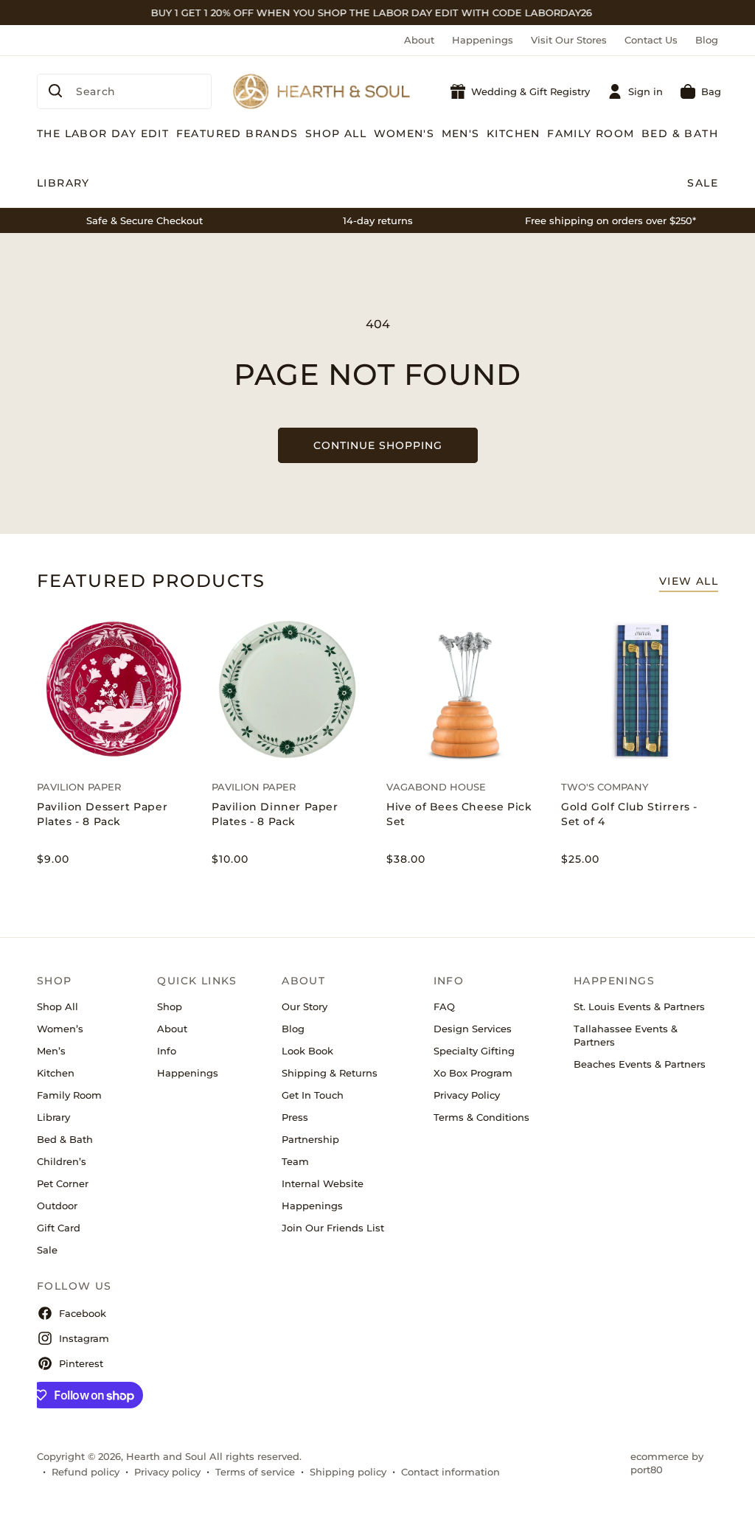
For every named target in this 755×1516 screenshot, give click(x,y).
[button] (701, 91)
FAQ (444, 1006)
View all (688, 581)
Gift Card (58, 1228)
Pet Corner (62, 1183)
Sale (47, 1250)
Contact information (450, 1472)
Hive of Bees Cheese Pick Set (459, 814)
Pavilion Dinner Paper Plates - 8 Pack (275, 814)
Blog (706, 40)
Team (295, 1161)
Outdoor (57, 1205)
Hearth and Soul (166, 1456)
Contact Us (651, 40)
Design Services (473, 1029)
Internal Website (322, 1183)
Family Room (69, 1095)
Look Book (307, 1051)
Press (295, 1117)
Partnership (310, 1139)
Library (53, 1117)
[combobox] (124, 91)
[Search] (55, 90)
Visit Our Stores (569, 40)
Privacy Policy (467, 1095)
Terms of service (255, 1472)
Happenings (482, 40)
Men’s (51, 1051)
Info (166, 1051)
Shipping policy (348, 1472)
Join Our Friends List (333, 1228)
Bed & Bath (65, 1139)
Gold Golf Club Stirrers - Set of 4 (629, 814)
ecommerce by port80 (666, 1462)
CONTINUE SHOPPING (377, 445)
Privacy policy (167, 1472)
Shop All (57, 1006)
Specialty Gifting (474, 1051)
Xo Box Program (473, 1073)
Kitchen (55, 1073)
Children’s (61, 1161)
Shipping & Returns (330, 1073)
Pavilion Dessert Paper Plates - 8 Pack (102, 814)
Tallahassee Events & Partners (626, 1035)
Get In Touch (313, 1095)
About (419, 40)
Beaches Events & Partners (640, 1064)
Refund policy (85, 1472)
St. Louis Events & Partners (639, 1006)
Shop (169, 1006)
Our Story (304, 1006)
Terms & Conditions (481, 1117)
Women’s (60, 1029)
